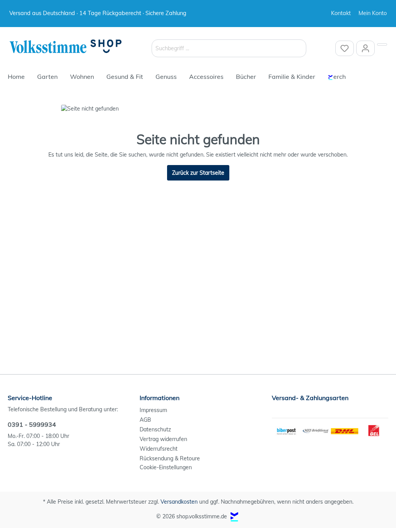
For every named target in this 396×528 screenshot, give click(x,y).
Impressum (153, 410)
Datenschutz (155, 429)
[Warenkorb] (382, 44)
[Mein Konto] (365, 48)
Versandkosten (179, 501)
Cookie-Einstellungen (166, 467)
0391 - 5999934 (32, 424)
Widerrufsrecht (159, 448)
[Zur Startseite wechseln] (66, 47)
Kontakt (341, 13)
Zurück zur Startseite (198, 172)
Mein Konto (372, 13)
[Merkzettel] (344, 48)
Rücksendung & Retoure (170, 458)
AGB (145, 419)
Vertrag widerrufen (163, 439)
